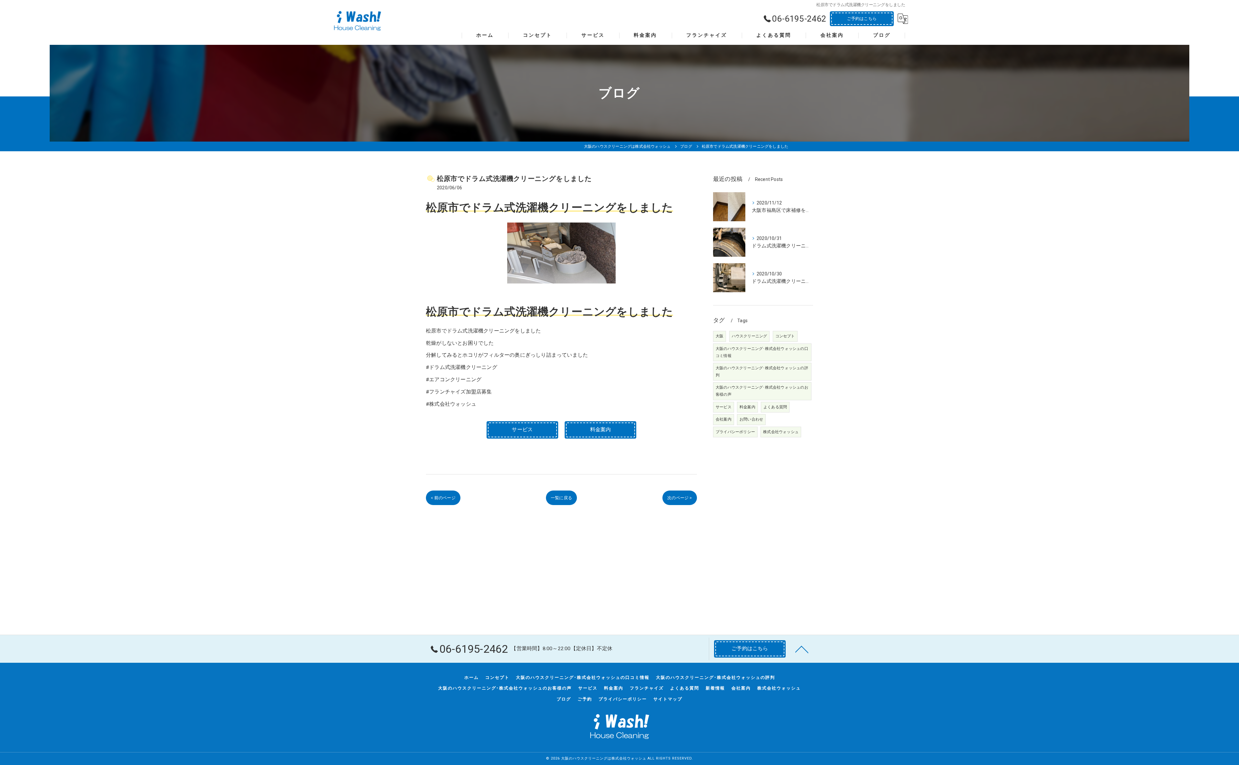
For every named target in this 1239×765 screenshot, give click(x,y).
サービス (723, 407)
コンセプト (785, 336)
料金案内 (747, 407)
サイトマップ (667, 699)
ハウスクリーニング (749, 336)
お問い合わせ (751, 419)
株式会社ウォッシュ (781, 432)
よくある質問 (775, 407)
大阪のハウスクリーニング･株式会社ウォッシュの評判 (762, 371)
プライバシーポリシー (735, 432)
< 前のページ (443, 497)
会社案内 (723, 419)
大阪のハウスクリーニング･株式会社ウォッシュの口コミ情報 (762, 352)
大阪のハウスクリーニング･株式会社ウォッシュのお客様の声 (762, 391)
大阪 (719, 336)
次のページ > (679, 497)
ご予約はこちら (862, 18)
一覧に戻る (561, 497)
